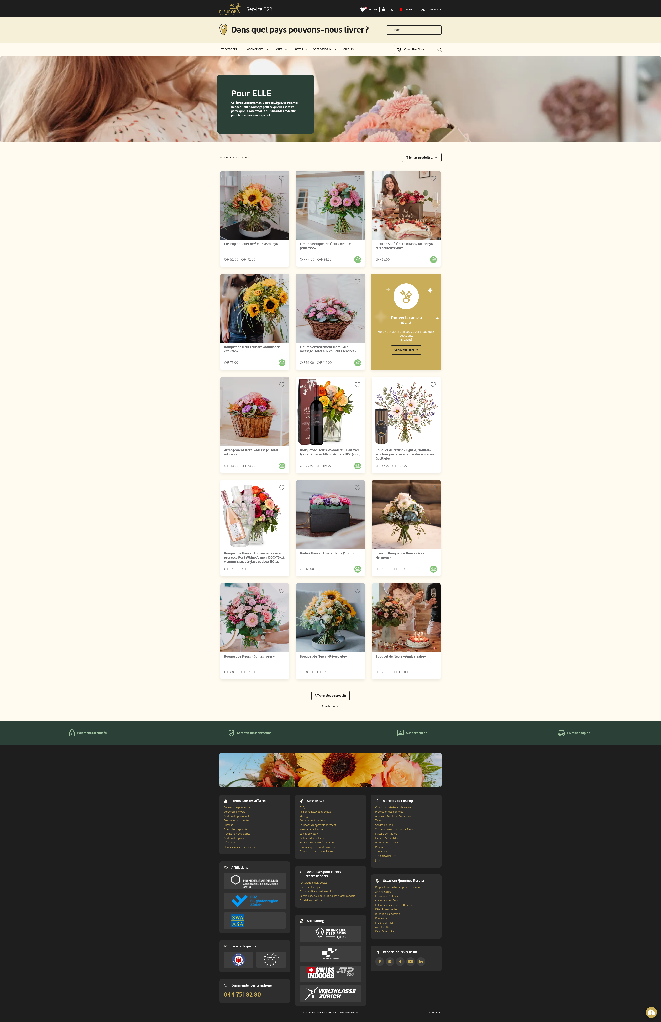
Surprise (228, 825)
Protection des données (389, 811)
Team (378, 820)
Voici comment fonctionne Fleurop (395, 829)
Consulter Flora (414, 49)
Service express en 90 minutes (317, 847)
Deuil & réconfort (385, 931)
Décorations (231, 842)
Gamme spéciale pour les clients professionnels (327, 896)
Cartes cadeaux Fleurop (313, 838)
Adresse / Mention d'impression (393, 816)
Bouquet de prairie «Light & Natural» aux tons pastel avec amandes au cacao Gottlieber (405, 454)
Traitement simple (310, 887)
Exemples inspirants (235, 829)
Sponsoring (381, 851)
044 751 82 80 (242, 994)
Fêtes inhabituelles (386, 909)
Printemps (381, 918)
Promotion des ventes (237, 820)
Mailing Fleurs (308, 816)
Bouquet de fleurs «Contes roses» (249, 657)
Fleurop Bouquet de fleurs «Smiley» (251, 244)
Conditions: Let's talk (312, 900)
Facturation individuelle (313, 882)
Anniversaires (383, 891)
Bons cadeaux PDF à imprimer (317, 842)
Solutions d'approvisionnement (318, 825)
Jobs (377, 860)
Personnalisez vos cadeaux (315, 811)
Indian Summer (384, 922)
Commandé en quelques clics (317, 891)
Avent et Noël (383, 927)
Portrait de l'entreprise (388, 842)
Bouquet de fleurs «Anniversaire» (401, 657)
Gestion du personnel (236, 816)
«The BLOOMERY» (385, 855)
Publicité (380, 847)
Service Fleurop (384, 825)
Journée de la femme (387, 913)
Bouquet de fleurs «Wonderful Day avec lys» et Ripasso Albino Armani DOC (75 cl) (330, 452)
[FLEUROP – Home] (230, 9)
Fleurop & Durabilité (387, 838)
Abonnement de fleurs (313, 820)
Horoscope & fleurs (386, 896)
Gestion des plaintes (236, 838)
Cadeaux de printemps (237, 807)
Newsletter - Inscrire (311, 829)
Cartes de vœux (309, 833)
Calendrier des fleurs (387, 900)
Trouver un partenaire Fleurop (317, 851)
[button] (230, 49)
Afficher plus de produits (331, 695)
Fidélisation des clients (237, 833)
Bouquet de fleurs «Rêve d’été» (323, 657)
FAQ (302, 807)
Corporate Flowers (234, 811)
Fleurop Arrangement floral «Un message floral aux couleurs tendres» (328, 349)
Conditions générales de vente (393, 807)
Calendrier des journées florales (393, 905)
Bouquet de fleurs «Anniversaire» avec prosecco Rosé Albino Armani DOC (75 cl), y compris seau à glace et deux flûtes (254, 557)
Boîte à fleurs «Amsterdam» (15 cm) (327, 553)
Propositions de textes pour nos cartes (398, 887)
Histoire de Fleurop (386, 833)
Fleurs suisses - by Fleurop (239, 847)
